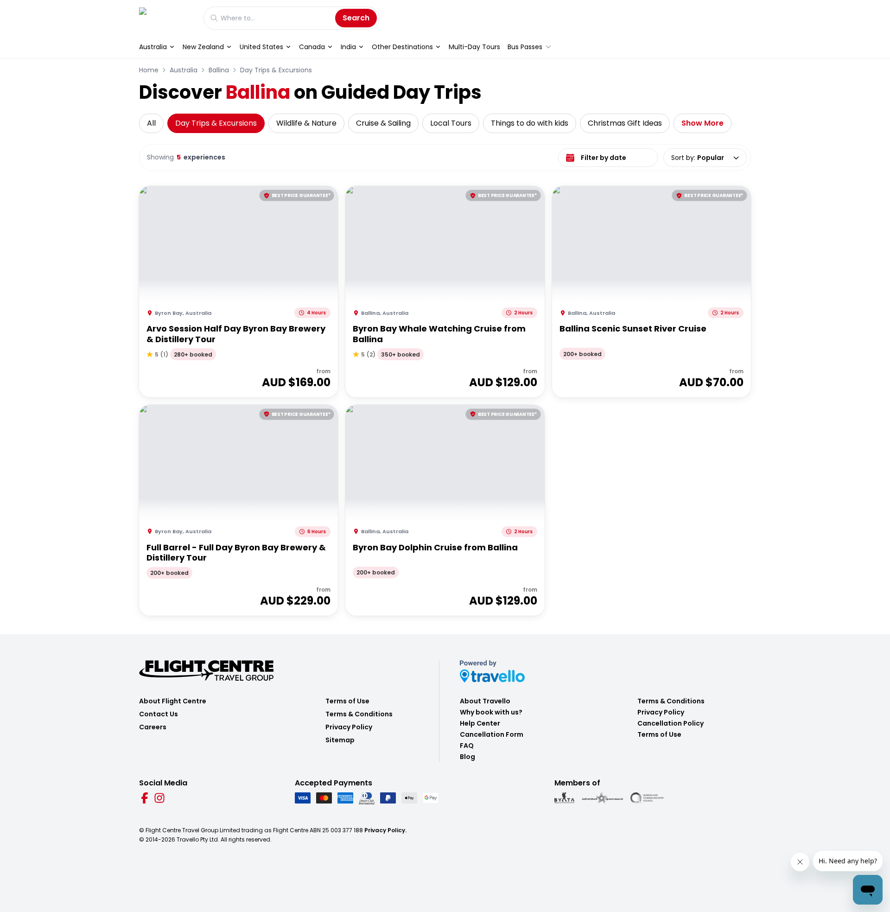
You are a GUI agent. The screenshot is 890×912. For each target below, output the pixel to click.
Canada (312, 46)
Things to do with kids (529, 123)
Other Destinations (402, 46)
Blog (467, 756)
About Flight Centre (172, 701)
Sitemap (340, 740)
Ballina (219, 70)
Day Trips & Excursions (276, 70)
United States (261, 46)
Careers (152, 727)
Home (149, 70)
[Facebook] (144, 798)
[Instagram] (159, 798)
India (348, 46)
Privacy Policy (348, 727)
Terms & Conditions (359, 714)
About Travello (485, 701)
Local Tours (450, 123)
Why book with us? (491, 712)
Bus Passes (525, 46)
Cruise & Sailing (383, 123)
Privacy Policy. (385, 830)
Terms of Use (347, 701)
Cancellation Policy (670, 723)
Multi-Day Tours (474, 46)
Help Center (480, 723)
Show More (702, 123)
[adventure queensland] (602, 798)
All (151, 123)
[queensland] (647, 798)
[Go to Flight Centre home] (166, 17)
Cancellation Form (491, 734)
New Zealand (203, 46)
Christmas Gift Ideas (625, 123)
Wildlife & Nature (306, 123)
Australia (153, 46)
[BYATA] (564, 798)
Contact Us (158, 714)
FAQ (467, 745)
